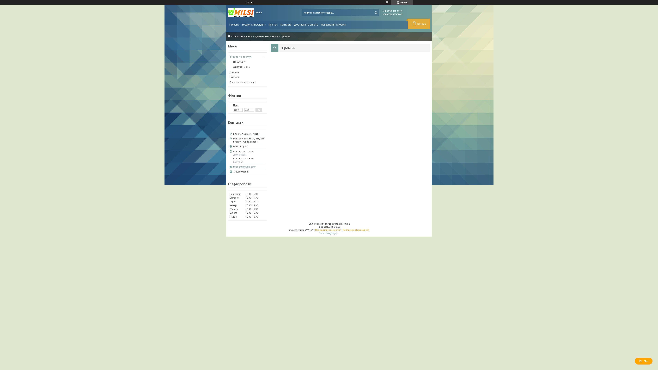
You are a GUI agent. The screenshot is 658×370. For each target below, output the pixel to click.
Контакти (285, 24)
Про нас (273, 24)
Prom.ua (345, 223)
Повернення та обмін (333, 24)
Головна (234, 24)
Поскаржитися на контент (328, 230)
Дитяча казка (262, 36)
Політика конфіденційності (356, 230)
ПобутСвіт (239, 61)
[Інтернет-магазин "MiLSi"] (241, 12)
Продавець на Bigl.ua (329, 226)
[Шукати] (376, 12)
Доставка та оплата (306, 24)
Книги (275, 36)
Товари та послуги (253, 24)
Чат (646, 361)
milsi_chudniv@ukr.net (244, 166)
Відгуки (234, 76)
